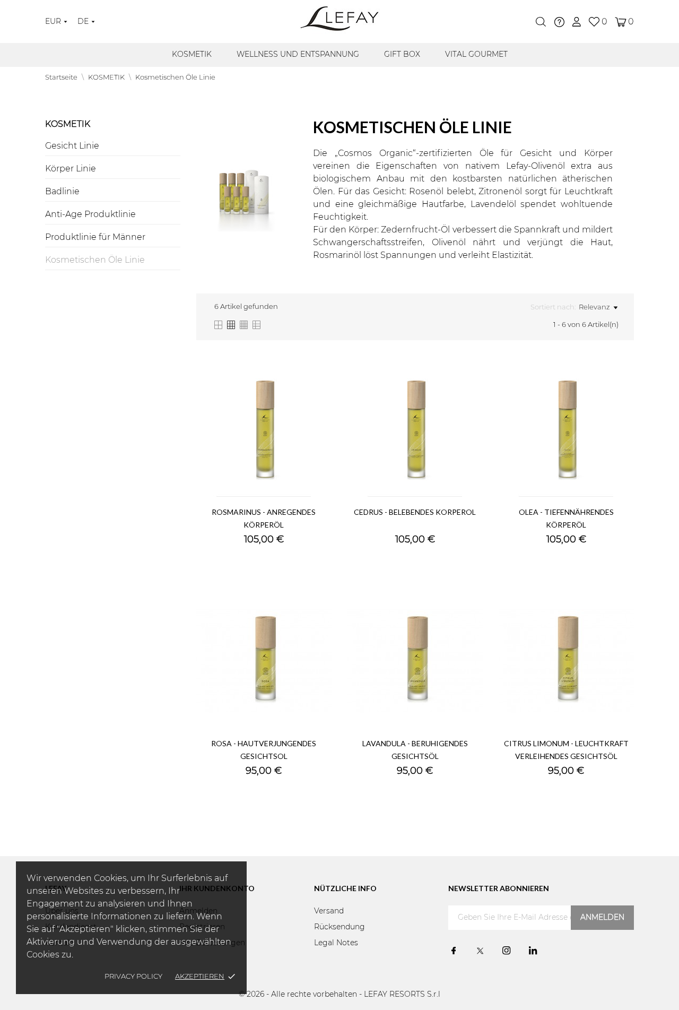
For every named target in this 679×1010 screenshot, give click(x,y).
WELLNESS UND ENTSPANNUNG (298, 54)
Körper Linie (70, 169)
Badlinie (62, 191)
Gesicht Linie (72, 146)
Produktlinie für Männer (95, 237)
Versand (329, 911)
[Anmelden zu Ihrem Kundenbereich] (576, 22)
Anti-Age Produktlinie (90, 214)
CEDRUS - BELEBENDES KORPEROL (415, 511)
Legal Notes (336, 943)
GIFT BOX (402, 54)
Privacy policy (133, 976)
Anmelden (602, 917)
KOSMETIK (192, 54)
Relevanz (594, 307)
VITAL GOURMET (476, 54)
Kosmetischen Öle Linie (95, 260)
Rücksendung (339, 927)
